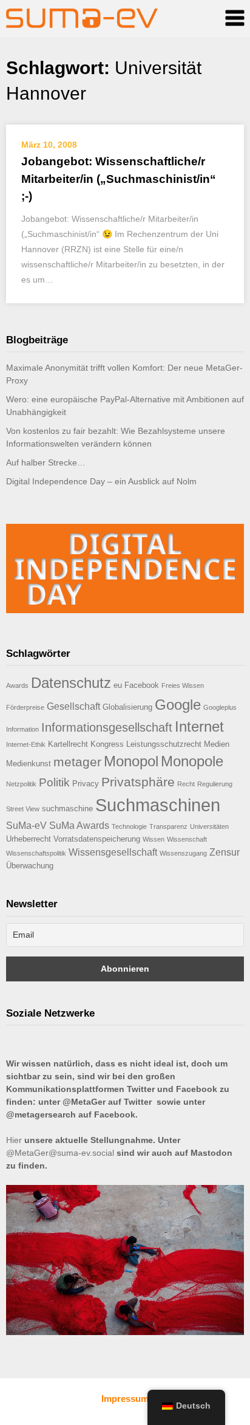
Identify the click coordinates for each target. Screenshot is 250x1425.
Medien (216, 744)
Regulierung (214, 784)
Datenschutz (71, 683)
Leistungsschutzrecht (163, 744)
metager (77, 762)
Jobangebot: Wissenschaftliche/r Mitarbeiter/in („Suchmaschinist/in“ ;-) (118, 178)
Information (22, 729)
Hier (14, 1140)
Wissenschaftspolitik (36, 853)
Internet (199, 726)
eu (117, 685)
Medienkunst (28, 763)
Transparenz (168, 826)
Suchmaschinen (157, 805)
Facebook (141, 685)
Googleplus (220, 707)
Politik (54, 782)
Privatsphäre (138, 782)
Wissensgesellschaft (113, 852)
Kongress (107, 744)
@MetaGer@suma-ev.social (60, 1153)
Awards (17, 685)
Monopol (131, 761)
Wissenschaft (187, 839)
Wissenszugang (183, 853)
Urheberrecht (28, 838)
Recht (186, 784)
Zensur (224, 852)
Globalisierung (127, 707)
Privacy (85, 783)
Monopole (192, 761)
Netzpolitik (21, 784)
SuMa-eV (26, 825)
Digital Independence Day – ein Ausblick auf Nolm (101, 481)
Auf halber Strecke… (46, 462)
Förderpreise (25, 707)
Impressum (125, 1398)
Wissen (153, 839)
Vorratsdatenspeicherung (96, 838)
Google (178, 704)
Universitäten (209, 826)
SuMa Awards (79, 825)
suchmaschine (67, 808)
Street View (22, 808)
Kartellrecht (68, 744)
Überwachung (29, 865)
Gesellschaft (73, 706)
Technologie (129, 826)
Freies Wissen (182, 685)
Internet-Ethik (26, 744)
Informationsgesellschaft (106, 727)
